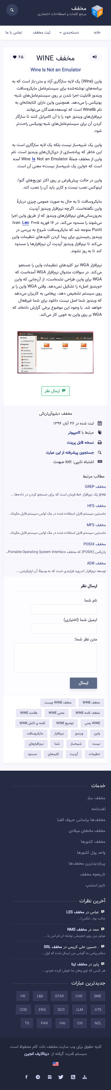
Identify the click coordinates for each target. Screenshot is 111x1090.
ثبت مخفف (41, 33)
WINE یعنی (92, 723)
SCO (61, 1010)
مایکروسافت (35, 733)
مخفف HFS (54, 509)
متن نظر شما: (85, 639)
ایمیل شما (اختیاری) (80, 620)
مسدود (32, 754)
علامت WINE (29, 713)
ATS (98, 1010)
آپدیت (74, 754)
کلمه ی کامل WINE (32, 723)
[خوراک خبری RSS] (73, 1077)
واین (97, 733)
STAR (59, 996)
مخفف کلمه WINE (87, 713)
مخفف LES (75, 912)
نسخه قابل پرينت (80, 443)
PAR (44, 1023)
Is (33, 159)
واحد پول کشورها (91, 853)
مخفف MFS (54, 529)
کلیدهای (53, 754)
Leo (25, 223)
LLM (79, 1010)
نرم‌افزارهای (36, 744)
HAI (62, 1023)
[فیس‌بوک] (26, 1077)
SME (97, 996)
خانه (97, 33)
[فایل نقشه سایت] (85, 1077)
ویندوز (79, 733)
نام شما (90, 600)
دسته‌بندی (71, 33)
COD (23, 1010)
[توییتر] (61, 1077)
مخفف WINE (91, 702)
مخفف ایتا (79, 964)
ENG (42, 1010)
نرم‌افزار (59, 733)
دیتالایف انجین (36, 1054)
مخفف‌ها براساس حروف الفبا (81, 820)
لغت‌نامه (98, 809)
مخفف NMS (77, 930)
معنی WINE (57, 713)
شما (56, 744)
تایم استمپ (95, 885)
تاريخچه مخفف (92, 874)
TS (27, 1023)
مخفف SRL (53, 947)
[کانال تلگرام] (38, 1077)
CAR (78, 996)
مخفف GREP (58, 490)
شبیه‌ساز (75, 744)
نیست (96, 744)
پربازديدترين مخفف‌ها (87, 864)
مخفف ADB (61, 567)
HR (22, 996)
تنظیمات (94, 754)
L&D (40, 996)
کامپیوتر (74, 433)
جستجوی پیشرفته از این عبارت (70, 453)
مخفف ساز (96, 798)
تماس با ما (14, 33)
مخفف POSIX (55, 548)
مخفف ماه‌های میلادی (87, 831)
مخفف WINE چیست (58, 702)
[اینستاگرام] (50, 1077)
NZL (98, 1023)
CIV (80, 1023)
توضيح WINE (65, 723)
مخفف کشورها (93, 842)
